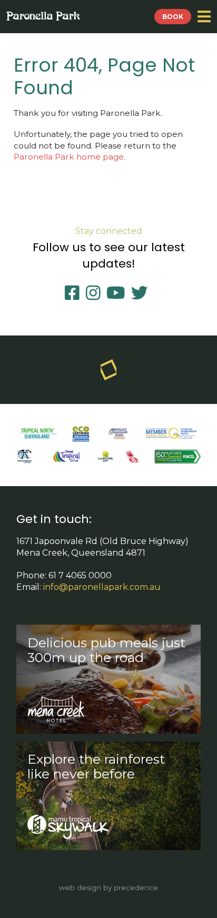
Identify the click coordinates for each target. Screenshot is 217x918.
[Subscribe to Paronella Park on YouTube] (117, 292)
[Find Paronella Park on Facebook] (74, 292)
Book (172, 17)
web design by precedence (108, 887)
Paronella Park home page (69, 157)
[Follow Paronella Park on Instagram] (95, 292)
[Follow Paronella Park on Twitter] (141, 292)
